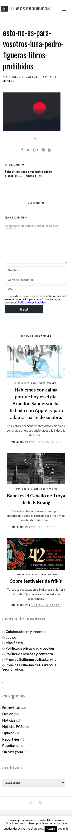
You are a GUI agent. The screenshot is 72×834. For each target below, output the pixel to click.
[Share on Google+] (36, 149)
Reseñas (9, 745)
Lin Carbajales (15, 77)
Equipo (11, 637)
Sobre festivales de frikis (36, 581)
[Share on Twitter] (28, 149)
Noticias (8, 720)
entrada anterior (14, 164)
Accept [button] (51, 828)
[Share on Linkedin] (50, 149)
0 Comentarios (38, 383)
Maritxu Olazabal (46, 441)
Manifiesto (14, 643)
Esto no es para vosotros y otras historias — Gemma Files (28, 173)
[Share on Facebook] (22, 149)
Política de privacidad (31, 302)
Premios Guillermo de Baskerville (31, 659)
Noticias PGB (12, 726)
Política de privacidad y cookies (30, 648)
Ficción (7, 714)
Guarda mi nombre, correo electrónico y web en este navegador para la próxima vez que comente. (36, 299)
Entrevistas (11, 707)
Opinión (8, 733)
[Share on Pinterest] (43, 149)
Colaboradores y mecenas (26, 632)
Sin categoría (12, 752)
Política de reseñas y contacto (29, 654)
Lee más (63, 828)
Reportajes (11, 739)
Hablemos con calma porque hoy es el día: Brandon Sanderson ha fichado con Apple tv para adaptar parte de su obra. (36, 403)
